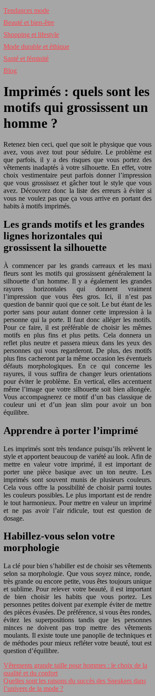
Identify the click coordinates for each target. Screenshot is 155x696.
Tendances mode (26, 10)
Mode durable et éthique (36, 46)
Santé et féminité (26, 58)
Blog (10, 70)
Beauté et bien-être (28, 22)
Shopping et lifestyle (31, 34)
